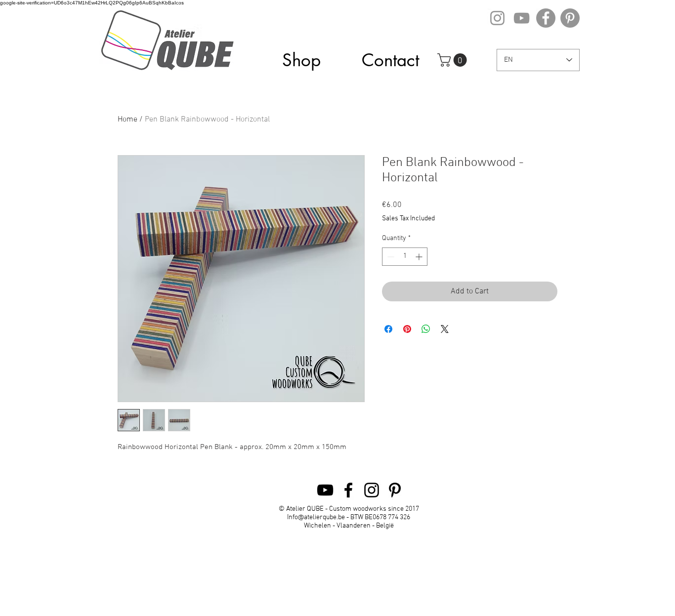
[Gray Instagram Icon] (497, 18)
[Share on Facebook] (388, 329)
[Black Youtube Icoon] (325, 490)
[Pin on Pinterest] (407, 329)
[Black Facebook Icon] (348, 490)
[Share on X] (445, 329)
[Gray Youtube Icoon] (521, 18)
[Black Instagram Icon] (371, 490)
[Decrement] (389, 256)
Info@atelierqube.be (316, 517)
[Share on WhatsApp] (426, 329)
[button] (453, 60)
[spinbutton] (405, 256)
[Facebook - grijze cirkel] (545, 18)
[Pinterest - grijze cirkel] (570, 18)
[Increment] (420, 256)
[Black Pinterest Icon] (395, 490)
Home (127, 119)
